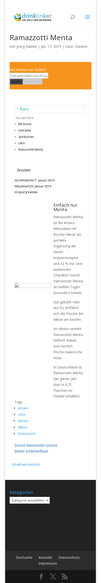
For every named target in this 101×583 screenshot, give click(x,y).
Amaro (23, 408)
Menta (23, 420)
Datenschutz (69, 557)
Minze (22, 427)
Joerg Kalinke (26, 46)
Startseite (24, 557)
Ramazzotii (27, 433)
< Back (23, 109)
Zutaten (81, 46)
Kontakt (45, 557)
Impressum (47, 563)
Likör (69, 46)
